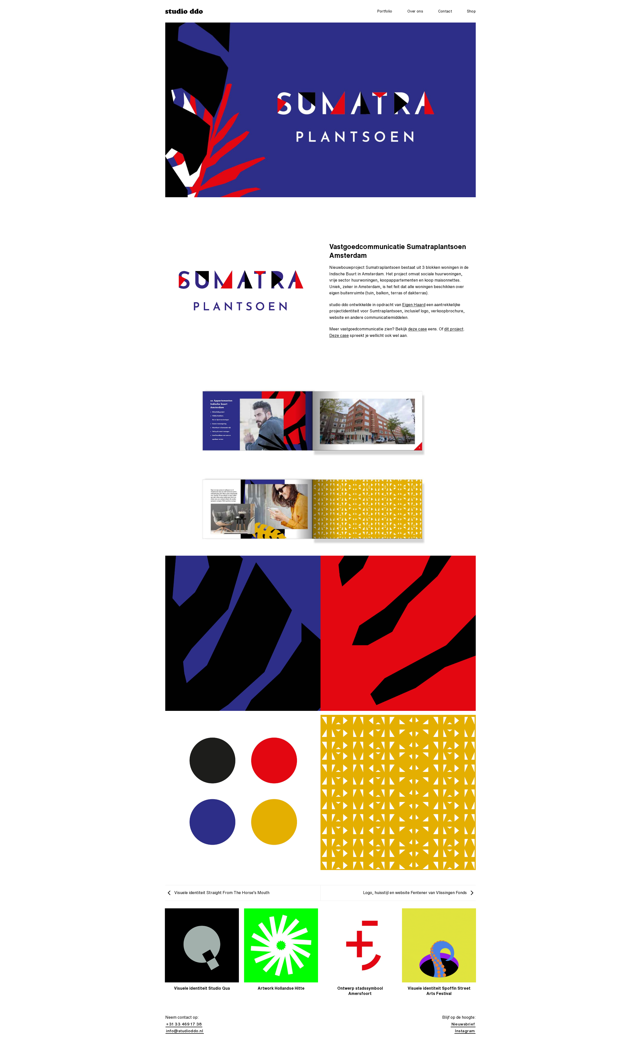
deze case (417, 329)
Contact (445, 11)
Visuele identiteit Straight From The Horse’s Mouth (221, 893)
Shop (471, 11)
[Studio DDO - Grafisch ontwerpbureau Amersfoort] (184, 11)
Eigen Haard (413, 305)
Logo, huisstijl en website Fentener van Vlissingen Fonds (415, 893)
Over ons (415, 11)
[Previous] (165, 957)
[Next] (475, 957)
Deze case (339, 335)
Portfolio (384, 11)
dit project (453, 329)
